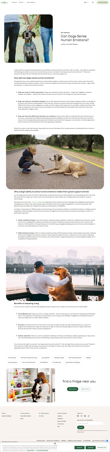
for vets (41, 416)
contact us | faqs (102, 2)
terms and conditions (53, 440)
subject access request (74, 440)
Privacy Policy (80, 432)
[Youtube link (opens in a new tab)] (85, 416)
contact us (60, 424)
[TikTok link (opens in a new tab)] (88, 416)
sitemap (63, 440)
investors (60, 418)
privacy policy (41, 440)
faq (58, 426)
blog (21, 418)
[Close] (55, 443)
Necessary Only (102, 447)
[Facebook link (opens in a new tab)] (78, 416)
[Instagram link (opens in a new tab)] (81, 416)
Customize (90, 447)
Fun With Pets (57, 362)
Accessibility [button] (87, 440)
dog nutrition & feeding (73, 362)
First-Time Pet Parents (28, 362)
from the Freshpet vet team (29, 357)
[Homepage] (4, 2)
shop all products (25, 416)
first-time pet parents (75, 357)
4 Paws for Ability (36, 202)
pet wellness (45, 357)
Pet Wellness (44, 362)
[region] (55, 447)
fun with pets (12, 357)
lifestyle (88, 357)
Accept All (79, 447)
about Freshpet (6, 416)
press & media (61, 421)
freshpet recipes (59, 357)
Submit (81, 427)
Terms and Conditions (42, 450)
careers (59, 416)
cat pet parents (12, 362)
